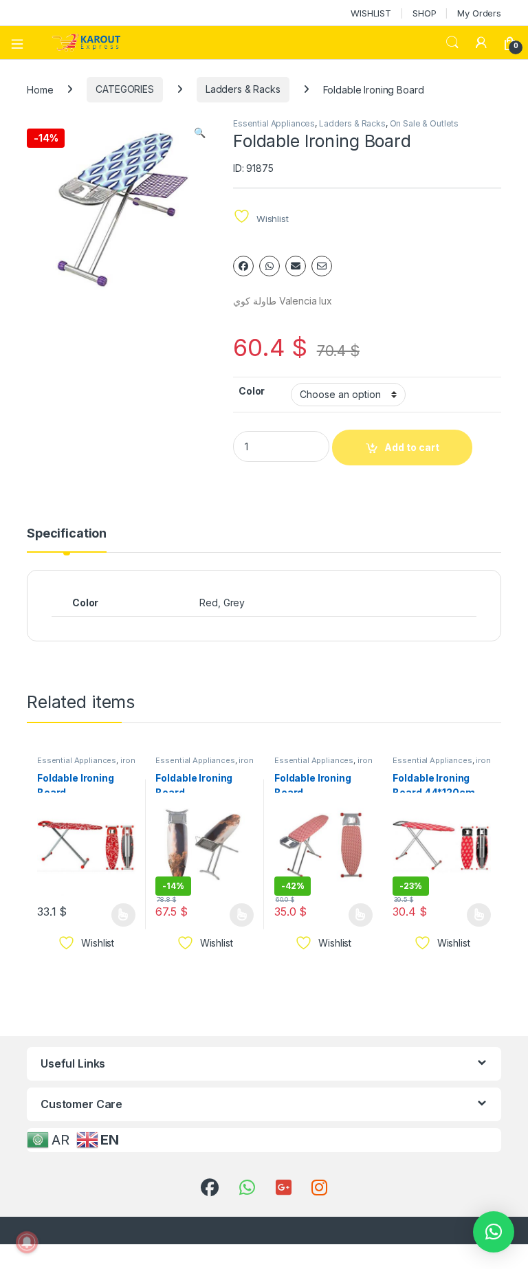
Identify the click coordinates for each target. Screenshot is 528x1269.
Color (252, 391)
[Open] (22, 42)
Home (40, 89)
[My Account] (481, 42)
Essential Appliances (274, 123)
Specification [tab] (67, 533)
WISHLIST (371, 13)
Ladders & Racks (243, 89)
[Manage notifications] (27, 1242)
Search (452, 42)
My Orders (479, 13)
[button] (200, 132)
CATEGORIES (125, 89)
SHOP (424, 13)
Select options (118, 915)
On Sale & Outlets (424, 123)
